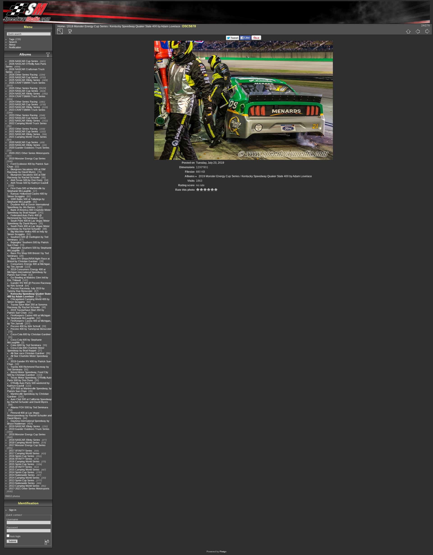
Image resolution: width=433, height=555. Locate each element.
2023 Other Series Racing (23, 115)
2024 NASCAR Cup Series (23, 90)
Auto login (15, 536)
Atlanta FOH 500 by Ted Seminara (29, 407)
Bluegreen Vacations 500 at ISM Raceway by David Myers (26, 170)
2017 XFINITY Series (20, 450)
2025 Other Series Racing (23, 88)
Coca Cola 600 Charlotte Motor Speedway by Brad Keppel (25, 349)
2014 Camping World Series (24, 477)
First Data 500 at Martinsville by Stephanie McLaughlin (26, 189)
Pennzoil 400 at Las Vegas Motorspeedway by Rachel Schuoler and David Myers (29, 415)
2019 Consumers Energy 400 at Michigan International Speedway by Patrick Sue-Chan (26, 272)
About (12, 44)
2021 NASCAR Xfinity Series (24, 134)
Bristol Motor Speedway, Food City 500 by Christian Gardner (27, 373)
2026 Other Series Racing (23, 74)
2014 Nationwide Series (22, 475)
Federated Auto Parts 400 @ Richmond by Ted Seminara (24, 216)
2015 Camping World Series (24, 469)
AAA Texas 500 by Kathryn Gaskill (29, 182)
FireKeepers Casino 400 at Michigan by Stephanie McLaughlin (28, 316)
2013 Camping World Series (24, 485)
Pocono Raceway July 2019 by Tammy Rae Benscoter (26, 289)
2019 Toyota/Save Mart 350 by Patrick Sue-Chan (25, 311)
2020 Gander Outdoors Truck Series (29, 147)
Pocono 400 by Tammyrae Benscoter (31, 329)
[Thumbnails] (408, 31)
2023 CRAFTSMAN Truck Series (27, 109)
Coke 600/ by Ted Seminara (26, 345)
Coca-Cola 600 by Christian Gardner (31, 334)
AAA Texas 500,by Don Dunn (26, 180)
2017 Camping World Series (24, 453)
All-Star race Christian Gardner (27, 353)
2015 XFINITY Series (20, 467)
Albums (25, 54)
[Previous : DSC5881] (417, 31)
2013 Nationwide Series (22, 483)
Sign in (12, 510)
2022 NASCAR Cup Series (23, 118)
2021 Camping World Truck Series (28, 136)
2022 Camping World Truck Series (28, 123)
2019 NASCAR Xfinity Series (24, 426)
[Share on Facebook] (245, 39)
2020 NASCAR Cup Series (23, 142)
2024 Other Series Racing (23, 101)
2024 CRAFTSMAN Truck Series (27, 96)
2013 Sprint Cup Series (21, 480)
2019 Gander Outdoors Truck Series (29, 429)
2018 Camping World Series (24, 442)
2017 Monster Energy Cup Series (27, 445)
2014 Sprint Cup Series (21, 472)
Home (61, 26)
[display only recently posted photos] (48, 54)
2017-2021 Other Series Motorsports (29, 488)
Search (13, 42)
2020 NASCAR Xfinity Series (24, 145)
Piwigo (223, 551)
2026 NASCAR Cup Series (23, 61)
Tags (11, 39)
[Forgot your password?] (46, 542)
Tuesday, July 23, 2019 (210, 162)
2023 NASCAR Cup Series (23, 104)
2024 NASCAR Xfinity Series (24, 93)
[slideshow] (70, 31)
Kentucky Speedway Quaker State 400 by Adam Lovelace (29, 295)
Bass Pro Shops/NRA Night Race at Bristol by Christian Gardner (28, 260)
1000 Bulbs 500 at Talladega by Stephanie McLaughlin (26, 200)
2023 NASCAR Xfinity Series (24, 107)
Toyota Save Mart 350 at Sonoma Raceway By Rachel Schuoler (27, 306)
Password (12, 527)
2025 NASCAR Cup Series (23, 77)
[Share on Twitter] (232, 39)
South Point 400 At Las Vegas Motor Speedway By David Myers (28, 222)
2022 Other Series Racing (23, 128)
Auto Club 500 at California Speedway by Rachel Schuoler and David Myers (29, 400)
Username (12, 519)
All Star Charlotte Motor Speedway (29, 356)
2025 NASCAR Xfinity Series (24, 80)
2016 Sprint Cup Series (21, 456)
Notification (15, 47)
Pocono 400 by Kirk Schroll (25, 326)
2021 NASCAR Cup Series (23, 131)
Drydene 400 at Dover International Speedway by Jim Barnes (28, 206)
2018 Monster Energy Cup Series (27, 434)
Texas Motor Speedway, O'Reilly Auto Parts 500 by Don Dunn (29, 379)
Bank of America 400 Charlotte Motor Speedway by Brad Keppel (29, 211)
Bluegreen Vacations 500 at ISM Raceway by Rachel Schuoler (26, 176)
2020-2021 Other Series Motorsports (29, 153)
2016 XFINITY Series (20, 458)
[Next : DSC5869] (427, 31)
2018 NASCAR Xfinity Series (24, 439)
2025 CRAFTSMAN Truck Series (27, 82)
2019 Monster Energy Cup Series (27, 158)
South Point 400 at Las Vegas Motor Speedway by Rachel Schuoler (28, 227)
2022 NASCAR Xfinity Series (24, 120)
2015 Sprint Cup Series (21, 464)
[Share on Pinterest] (256, 39)
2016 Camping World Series (24, 461)
